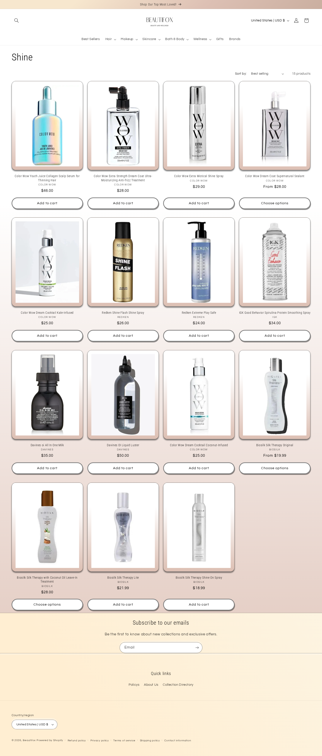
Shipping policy (150, 740)
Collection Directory (178, 684)
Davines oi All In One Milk (47, 445)
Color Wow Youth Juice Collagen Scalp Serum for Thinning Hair (47, 178)
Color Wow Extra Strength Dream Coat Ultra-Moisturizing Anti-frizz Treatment (123, 178)
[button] (17, 21)
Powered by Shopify (50, 740)
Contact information (177, 740)
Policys (134, 684)
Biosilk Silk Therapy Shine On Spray (199, 577)
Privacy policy (99, 740)
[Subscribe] (197, 647)
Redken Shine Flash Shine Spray (123, 312)
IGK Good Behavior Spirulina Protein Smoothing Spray (274, 312)
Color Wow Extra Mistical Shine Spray (199, 176)
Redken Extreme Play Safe (199, 312)
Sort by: (240, 73)
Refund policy (77, 740)
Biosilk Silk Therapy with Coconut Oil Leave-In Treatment (47, 579)
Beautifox (29, 740)
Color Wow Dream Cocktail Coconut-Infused (199, 445)
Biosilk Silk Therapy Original (274, 445)
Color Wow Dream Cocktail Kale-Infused (47, 312)
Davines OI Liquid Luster (123, 445)
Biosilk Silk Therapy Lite (123, 577)
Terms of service (124, 740)
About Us (151, 684)
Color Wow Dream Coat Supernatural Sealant (274, 176)
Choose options (275, 203)
